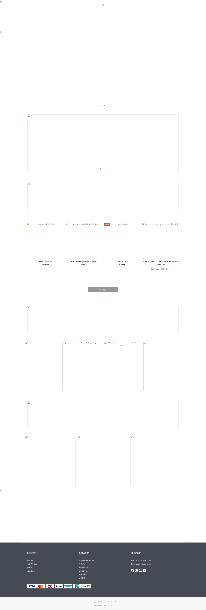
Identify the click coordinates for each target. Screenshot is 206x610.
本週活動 (83, 11)
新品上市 (107, 11)
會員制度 (82, 578)
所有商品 (116, 11)
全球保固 (128, 11)
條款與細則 (31, 571)
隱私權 (29, 567)
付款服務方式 (83, 571)
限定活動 (95, 11)
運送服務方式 (83, 567)
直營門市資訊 (32, 564)
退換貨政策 (83, 574)
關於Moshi (31, 560)
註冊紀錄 (82, 564)
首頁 (76, 11)
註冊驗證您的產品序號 (87, 560)
